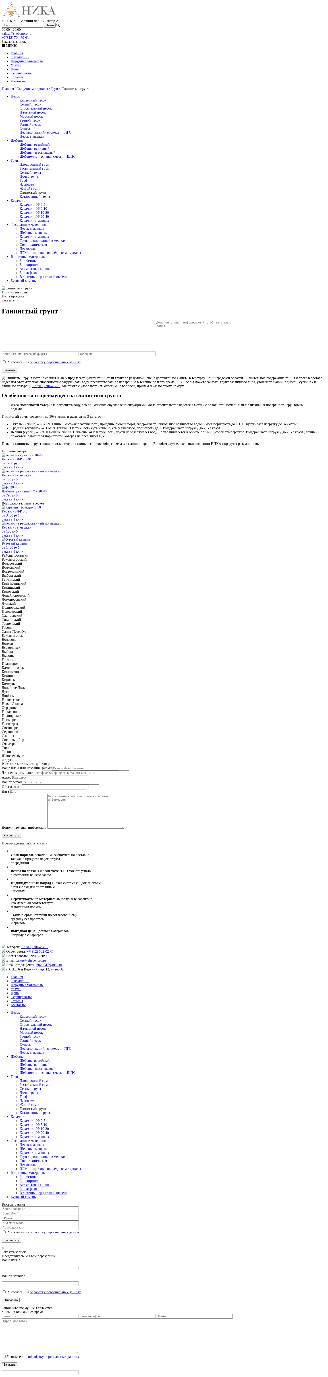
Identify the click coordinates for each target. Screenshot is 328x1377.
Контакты (18, 81)
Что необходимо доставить (22, 773)
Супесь (25, 128)
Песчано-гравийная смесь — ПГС (45, 132)
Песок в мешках (32, 136)
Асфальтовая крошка (35, 269)
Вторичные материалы (28, 256)
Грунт (55, 89)
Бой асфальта (29, 273)
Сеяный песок (30, 104)
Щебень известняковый (38, 152)
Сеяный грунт (30, 172)
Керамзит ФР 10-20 (34, 212)
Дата (5, 791)
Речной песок (30, 120)
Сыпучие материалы (32, 89)
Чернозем (27, 184)
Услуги (16, 65)
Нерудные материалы (27, 61)
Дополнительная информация (24, 827)
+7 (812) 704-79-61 (46, 386)
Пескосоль (27, 248)
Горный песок (30, 124)
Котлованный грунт (35, 196)
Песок (15, 96)
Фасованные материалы (29, 224)
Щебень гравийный (35, 144)
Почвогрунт (29, 176)
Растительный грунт (35, 168)
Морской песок (31, 116)
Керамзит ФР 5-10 (33, 208)
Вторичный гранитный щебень (43, 277)
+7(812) (15, 37)
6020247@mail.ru (49, 965)
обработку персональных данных (55, 362)
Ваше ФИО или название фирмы (27, 768)
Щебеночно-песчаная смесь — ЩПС (48, 156)
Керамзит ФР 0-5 (32, 204)
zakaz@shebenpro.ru (16, 33)
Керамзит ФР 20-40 (34, 216)
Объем (7, 787)
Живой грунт (30, 188)
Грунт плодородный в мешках (43, 240)
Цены (15, 69)
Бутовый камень (23, 281)
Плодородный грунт (35, 164)
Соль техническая (33, 244)
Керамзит (18, 200)
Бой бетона (28, 260)
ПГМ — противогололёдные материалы (50, 252)
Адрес (6, 777)
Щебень (17, 140)
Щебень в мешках (33, 232)
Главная (17, 53)
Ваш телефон (12, 782)
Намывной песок (33, 112)
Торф (23, 180)
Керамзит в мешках (34, 220)
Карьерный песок (33, 100)
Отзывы (17, 77)
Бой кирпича (29, 264)
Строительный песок (36, 108)
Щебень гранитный (35, 148)
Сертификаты (21, 73)
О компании (20, 57)
